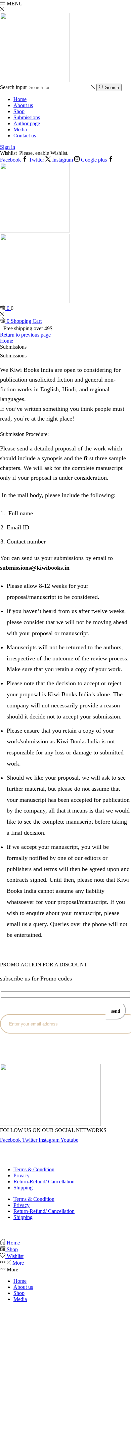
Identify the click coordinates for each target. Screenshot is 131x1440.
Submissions (26, 117)
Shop (19, 111)
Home (20, 99)
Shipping (23, 1187)
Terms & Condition (33, 1169)
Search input (13, 87)
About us (23, 105)
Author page (26, 123)
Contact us (24, 135)
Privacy (21, 1175)
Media (20, 129)
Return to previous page (25, 335)
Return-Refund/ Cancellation (44, 1181)
